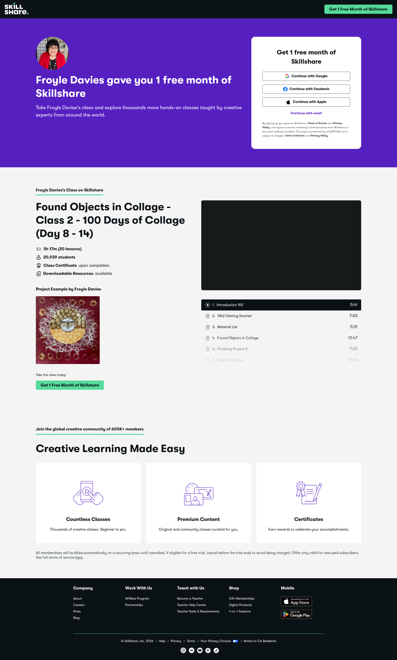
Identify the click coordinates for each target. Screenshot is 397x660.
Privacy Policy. (320, 135)
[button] (358, 9)
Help (162, 641)
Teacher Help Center (191, 605)
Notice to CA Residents (260, 641)
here (78, 557)
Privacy (176, 641)
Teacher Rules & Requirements (198, 611)
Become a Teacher (190, 598)
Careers (79, 605)
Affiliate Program (137, 598)
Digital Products (240, 605)
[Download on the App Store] (302, 602)
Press (77, 611)
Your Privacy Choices (216, 641)
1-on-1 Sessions (240, 611)
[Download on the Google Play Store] (302, 615)
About (77, 598)
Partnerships (134, 605)
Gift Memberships (241, 598)
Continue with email (306, 113)
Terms (191, 641)
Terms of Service (317, 123)
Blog (76, 618)
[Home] (16, 9)
